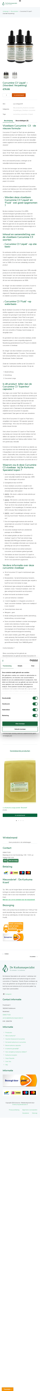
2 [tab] (18, 821)
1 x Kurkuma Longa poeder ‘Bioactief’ (15, 808)
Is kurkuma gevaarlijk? (12, 1048)
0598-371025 (7, 1015)
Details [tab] (20, 666)
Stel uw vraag (13, 860)
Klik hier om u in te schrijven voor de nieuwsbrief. (19, 900)
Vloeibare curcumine (28, 110)
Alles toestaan (20, 723)
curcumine (16, 114)
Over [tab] (32, 666)
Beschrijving (8, 121)
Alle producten (17, 108)
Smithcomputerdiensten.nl (20, 1104)
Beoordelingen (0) (22, 121)
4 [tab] (23, 821)
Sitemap (34, 1113)
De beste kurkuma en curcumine (15, 1042)
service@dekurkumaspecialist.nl (13, 1018)
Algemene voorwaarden (29, 1110)
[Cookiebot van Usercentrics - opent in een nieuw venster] (30, 660)
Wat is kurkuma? (10, 1036)
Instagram (8, 994)
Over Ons (8, 1061)
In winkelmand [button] (20, 815)
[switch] (35, 703)
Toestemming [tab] (7, 666)
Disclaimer (25, 1113)
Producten (8, 1032)
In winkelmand (19, 95)
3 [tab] (21, 821)
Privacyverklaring (14, 1110)
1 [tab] (16, 821)
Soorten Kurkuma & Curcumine (15, 1039)
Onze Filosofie (9, 1058)
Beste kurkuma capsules (13, 1045)
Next (35, 46)
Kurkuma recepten (11, 1055)
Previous (5, 46)
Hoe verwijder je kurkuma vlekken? (16, 1052)
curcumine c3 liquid (26, 114)
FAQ (5, 860)
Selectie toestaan (20, 729)
